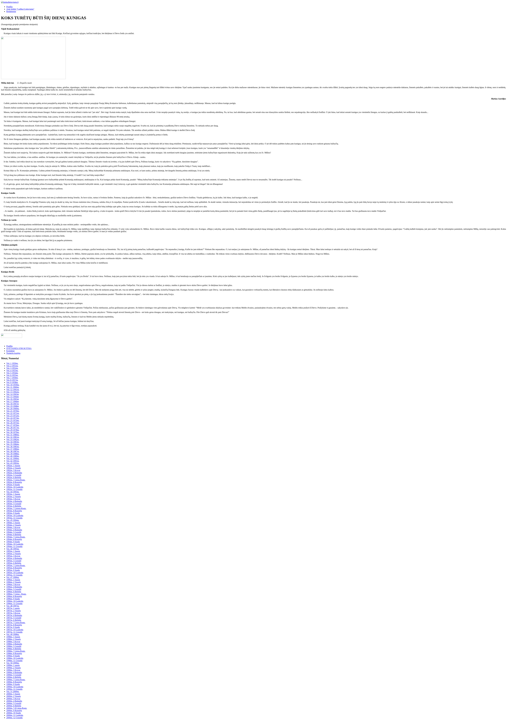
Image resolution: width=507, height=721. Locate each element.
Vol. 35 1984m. (12, 444)
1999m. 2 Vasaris (13, 668)
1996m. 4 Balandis (14, 587)
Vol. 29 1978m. (12, 430)
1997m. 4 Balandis (14, 615)
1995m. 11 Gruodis (14, 575)
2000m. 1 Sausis (13, 694)
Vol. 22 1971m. (12, 413)
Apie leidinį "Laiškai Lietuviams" (20, 9)
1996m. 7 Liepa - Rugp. (16, 594)
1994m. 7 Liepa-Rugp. (15, 537)
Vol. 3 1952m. (12, 368)
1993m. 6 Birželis (13, 506)
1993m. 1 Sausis (13, 494)
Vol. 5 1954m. (12, 373)
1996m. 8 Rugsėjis (14, 596)
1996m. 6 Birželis (13, 591)
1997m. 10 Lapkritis (14, 630)
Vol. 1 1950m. (12, 363)
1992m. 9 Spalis (13, 484)
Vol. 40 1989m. (12, 456)
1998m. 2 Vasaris (13, 639)
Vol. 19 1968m (12, 406)
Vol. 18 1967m (12, 404)
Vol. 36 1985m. (12, 446)
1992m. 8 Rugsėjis (14, 482)
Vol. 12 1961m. (12, 389)
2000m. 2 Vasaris (13, 696)
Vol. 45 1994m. (12, 520)
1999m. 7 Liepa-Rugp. (15, 679)
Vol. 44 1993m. (12, 492)
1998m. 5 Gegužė (13, 646)
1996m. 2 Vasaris (13, 582)
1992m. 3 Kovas (13, 470)
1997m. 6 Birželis (13, 620)
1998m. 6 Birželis (13, 649)
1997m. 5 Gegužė (13, 618)
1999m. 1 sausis (13, 665)
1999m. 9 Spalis (13, 684)
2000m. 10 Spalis (13, 713)
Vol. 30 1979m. (12, 432)
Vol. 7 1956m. (12, 377)
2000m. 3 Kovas (13, 698)
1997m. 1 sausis (13, 608)
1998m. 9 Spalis (13, 656)
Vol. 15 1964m (12, 397)
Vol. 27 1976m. (12, 425)
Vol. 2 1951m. (12, 366)
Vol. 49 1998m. (12, 634)
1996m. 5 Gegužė (13, 589)
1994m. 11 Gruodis (14, 546)
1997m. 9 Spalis (13, 627)
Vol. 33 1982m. (12, 439)
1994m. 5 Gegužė (13, 532)
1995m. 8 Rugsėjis (14, 568)
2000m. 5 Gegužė (13, 703)
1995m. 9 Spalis (13, 570)
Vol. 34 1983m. (12, 442)
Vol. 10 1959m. (12, 385)
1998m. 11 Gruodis (14, 660)
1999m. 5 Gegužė (13, 675)
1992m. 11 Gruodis (14, 489)
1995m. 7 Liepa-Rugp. (15, 565)
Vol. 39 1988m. (12, 454)
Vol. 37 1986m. (12, 449)
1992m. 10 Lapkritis (14, 487)
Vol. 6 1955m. (12, 375)
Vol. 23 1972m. (12, 416)
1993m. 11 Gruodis (14, 518)
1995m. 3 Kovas (13, 556)
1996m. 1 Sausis (13, 580)
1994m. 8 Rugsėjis (14, 539)
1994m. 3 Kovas (13, 527)
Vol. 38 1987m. (12, 451)
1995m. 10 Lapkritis (14, 572)
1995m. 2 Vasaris (13, 553)
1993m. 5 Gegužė (13, 504)
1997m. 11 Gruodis (14, 632)
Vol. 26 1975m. (12, 423)
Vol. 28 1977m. (12, 427)
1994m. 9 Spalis (13, 542)
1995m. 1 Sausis (13, 551)
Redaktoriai (11, 11)
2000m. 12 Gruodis (14, 718)
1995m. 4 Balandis (14, 558)
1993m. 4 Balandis (14, 501)
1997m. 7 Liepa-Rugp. (15, 622)
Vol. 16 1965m (12, 399)
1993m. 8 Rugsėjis (14, 511)
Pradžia (9, 7)
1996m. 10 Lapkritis (14, 601)
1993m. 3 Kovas (13, 499)
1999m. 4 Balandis (14, 672)
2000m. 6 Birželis (13, 706)
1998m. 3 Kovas (13, 641)
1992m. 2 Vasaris (13, 468)
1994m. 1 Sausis (13, 523)
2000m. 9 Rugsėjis (14, 710)
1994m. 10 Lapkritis (14, 544)
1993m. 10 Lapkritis (14, 515)
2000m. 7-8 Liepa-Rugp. (16, 708)
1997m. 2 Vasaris (13, 611)
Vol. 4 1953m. (12, 370)
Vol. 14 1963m (12, 394)
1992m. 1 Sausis (13, 465)
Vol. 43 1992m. (12, 463)
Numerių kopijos (13, 353)
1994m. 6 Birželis (13, 534)
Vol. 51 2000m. (12, 691)
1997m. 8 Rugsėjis (14, 625)
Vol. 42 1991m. (12, 461)
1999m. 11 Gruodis (14, 689)
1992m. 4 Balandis (14, 473)
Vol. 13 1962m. (12, 392)
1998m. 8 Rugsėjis (14, 653)
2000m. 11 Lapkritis (14, 715)
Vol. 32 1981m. (12, 437)
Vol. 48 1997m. (12, 606)
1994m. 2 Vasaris (13, 525)
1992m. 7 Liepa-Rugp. (15, 480)
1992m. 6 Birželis (13, 477)
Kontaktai (10, 351)
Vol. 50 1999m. (12, 663)
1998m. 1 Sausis (13, 637)
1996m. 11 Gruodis (14, 603)
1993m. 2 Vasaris (13, 496)
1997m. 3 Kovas (13, 613)
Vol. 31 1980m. (12, 435)
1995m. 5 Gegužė (13, 561)
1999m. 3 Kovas (13, 670)
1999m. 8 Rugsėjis (14, 682)
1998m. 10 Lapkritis (14, 658)
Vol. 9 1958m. (12, 382)
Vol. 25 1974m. (12, 420)
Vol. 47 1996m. (12, 577)
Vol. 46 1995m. (12, 549)
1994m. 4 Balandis (14, 530)
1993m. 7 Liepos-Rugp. (16, 508)
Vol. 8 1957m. (12, 380)
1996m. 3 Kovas (13, 584)
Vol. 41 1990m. (12, 458)
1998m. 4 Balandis (14, 644)
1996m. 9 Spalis (13, 599)
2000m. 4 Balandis (14, 701)
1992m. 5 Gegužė (13, 475)
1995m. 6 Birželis (13, 563)
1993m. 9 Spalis (13, 513)
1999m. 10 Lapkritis (14, 687)
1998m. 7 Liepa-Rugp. (15, 651)
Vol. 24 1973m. (12, 418)
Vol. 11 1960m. (12, 387)
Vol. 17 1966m (12, 401)
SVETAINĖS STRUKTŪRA (19, 348)
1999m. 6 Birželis (13, 677)
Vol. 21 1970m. (12, 411)
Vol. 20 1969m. (12, 408)
